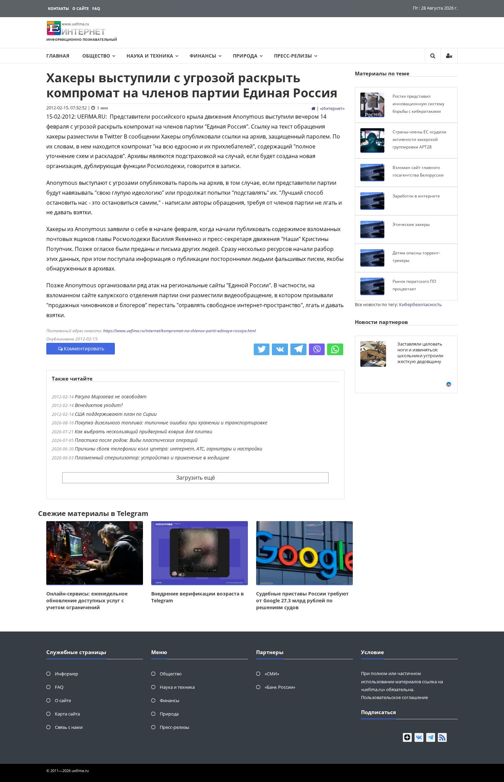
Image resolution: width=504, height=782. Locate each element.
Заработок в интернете (416, 196)
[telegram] (430, 737)
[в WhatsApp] (335, 349)
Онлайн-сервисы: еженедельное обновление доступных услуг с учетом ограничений (87, 600)
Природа (245, 55)
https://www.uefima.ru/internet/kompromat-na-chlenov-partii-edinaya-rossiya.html (179, 331)
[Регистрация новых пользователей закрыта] (449, 55)
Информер (66, 674)
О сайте (80, 8)
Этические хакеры (411, 224)
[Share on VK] (280, 349)
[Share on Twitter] (262, 349)
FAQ (96, 8)
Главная (57, 55)
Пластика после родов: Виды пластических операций (136, 440)
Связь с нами (69, 727)
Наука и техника (150, 55)
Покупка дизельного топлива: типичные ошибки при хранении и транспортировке (171, 422)
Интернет (332, 108)
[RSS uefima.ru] (442, 737)
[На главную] (313, 108)
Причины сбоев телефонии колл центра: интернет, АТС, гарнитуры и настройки (168, 448)
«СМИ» (272, 674)
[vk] (419, 737)
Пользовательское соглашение (394, 697)
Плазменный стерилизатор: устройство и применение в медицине (152, 457)
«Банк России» (280, 687)
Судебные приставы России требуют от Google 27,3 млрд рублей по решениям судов (302, 600)
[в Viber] (317, 349)
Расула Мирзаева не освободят (110, 396)
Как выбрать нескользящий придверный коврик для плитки (143, 431)
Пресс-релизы (293, 55)
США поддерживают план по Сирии (116, 414)
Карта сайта (67, 714)
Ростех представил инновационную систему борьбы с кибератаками (418, 103)
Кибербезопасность (420, 304)
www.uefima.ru (75, 23)
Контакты (58, 8)
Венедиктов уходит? (99, 405)
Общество (96, 55)
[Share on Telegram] (298, 349)
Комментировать (84, 348)
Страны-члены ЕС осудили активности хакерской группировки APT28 (419, 139)
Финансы (203, 55)
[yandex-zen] (407, 737)
